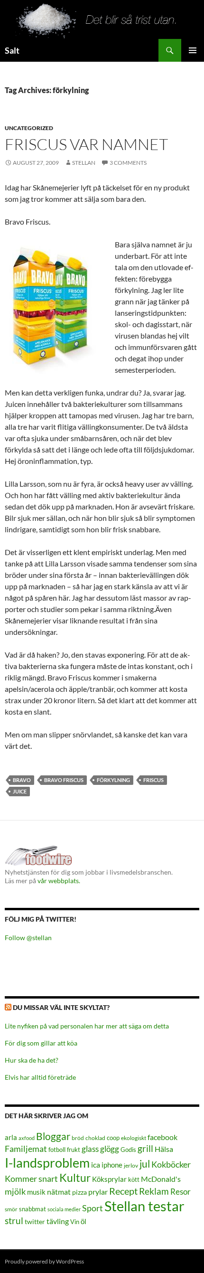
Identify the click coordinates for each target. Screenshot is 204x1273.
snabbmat (32, 1209)
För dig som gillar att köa (41, 1043)
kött (133, 1179)
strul (14, 1220)
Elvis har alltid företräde (40, 1077)
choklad (95, 1137)
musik (36, 1192)
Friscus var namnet (86, 144)
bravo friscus (63, 780)
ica (95, 1164)
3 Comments (128, 162)
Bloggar (53, 1136)
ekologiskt (133, 1137)
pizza (79, 1192)
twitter (35, 1221)
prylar (98, 1191)
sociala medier (64, 1209)
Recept (123, 1191)
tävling (57, 1221)
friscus (153, 780)
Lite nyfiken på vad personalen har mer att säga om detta (87, 1026)
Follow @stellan (28, 938)
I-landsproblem (47, 1162)
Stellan (83, 162)
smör (11, 1209)
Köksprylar (109, 1179)
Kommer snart (31, 1179)
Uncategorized (29, 128)
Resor (180, 1192)
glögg (109, 1149)
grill (145, 1148)
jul (144, 1164)
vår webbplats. (58, 881)
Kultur (75, 1177)
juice (20, 791)
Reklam (154, 1191)
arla (11, 1137)
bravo (22, 780)
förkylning (113, 780)
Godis (128, 1149)
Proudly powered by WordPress (44, 1261)
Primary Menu (192, 50)
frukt (73, 1149)
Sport (92, 1208)
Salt (12, 50)
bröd (78, 1137)
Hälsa (164, 1149)
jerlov (131, 1165)
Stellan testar (144, 1206)
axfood (27, 1138)
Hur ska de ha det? (31, 1060)
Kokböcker (171, 1164)
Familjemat (26, 1148)
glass (90, 1149)
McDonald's (161, 1179)
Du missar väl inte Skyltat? (61, 1007)
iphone (112, 1164)
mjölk (15, 1192)
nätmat (59, 1192)
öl (83, 1221)
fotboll (56, 1149)
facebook (162, 1136)
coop (113, 1137)
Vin (74, 1222)
